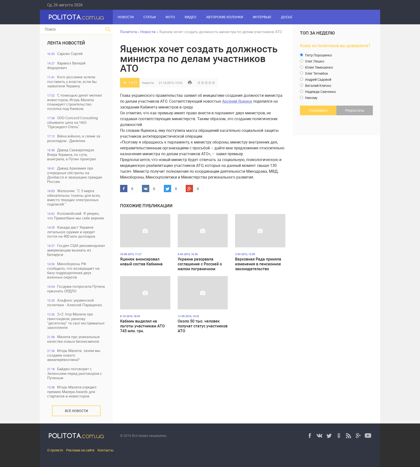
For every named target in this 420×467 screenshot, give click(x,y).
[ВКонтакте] (319, 435)
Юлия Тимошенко (318, 67)
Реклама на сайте (80, 450)
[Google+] (358, 435)
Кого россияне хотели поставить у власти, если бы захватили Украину (72, 81)
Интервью (262, 17)
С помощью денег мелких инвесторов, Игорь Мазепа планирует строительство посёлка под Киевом (74, 102)
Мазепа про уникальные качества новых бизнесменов (73, 339)
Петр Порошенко (318, 55)
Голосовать (318, 110)
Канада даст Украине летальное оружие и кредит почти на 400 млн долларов (71, 232)
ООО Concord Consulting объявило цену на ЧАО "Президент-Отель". (72, 122)
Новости (126, 17)
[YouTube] (368, 435)
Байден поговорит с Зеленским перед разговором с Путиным (74, 373)
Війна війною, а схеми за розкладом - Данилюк (73, 138)
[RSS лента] (348, 435)
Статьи (149, 17)
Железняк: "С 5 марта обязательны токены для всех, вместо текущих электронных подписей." (73, 197)
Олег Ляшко (314, 61)
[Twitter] (329, 435)
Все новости (76, 410)
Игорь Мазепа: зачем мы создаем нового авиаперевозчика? (73, 355)
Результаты (354, 110)
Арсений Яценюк (237, 101)
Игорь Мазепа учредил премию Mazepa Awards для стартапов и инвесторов (71, 391)
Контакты (105, 450)
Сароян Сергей (65, 53)
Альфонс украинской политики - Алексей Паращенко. (75, 302)
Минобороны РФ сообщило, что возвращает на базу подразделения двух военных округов (73, 270)
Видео (190, 17)
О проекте (55, 450)
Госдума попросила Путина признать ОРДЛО (76, 288)
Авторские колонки (224, 17)
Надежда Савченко (320, 91)
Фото (170, 17)
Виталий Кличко (317, 85)
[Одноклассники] (339, 435)
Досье (286, 17)
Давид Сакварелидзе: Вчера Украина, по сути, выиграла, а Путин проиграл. (72, 154)
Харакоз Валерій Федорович (66, 65)
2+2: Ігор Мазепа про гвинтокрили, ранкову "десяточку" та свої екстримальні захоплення (76, 321)
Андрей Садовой (317, 79)
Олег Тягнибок (316, 73)
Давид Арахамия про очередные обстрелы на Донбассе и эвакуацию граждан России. (74, 175)
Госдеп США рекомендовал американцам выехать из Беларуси (76, 250)
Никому (310, 97)
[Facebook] (310, 435)
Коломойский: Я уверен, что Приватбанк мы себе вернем (75, 215)
